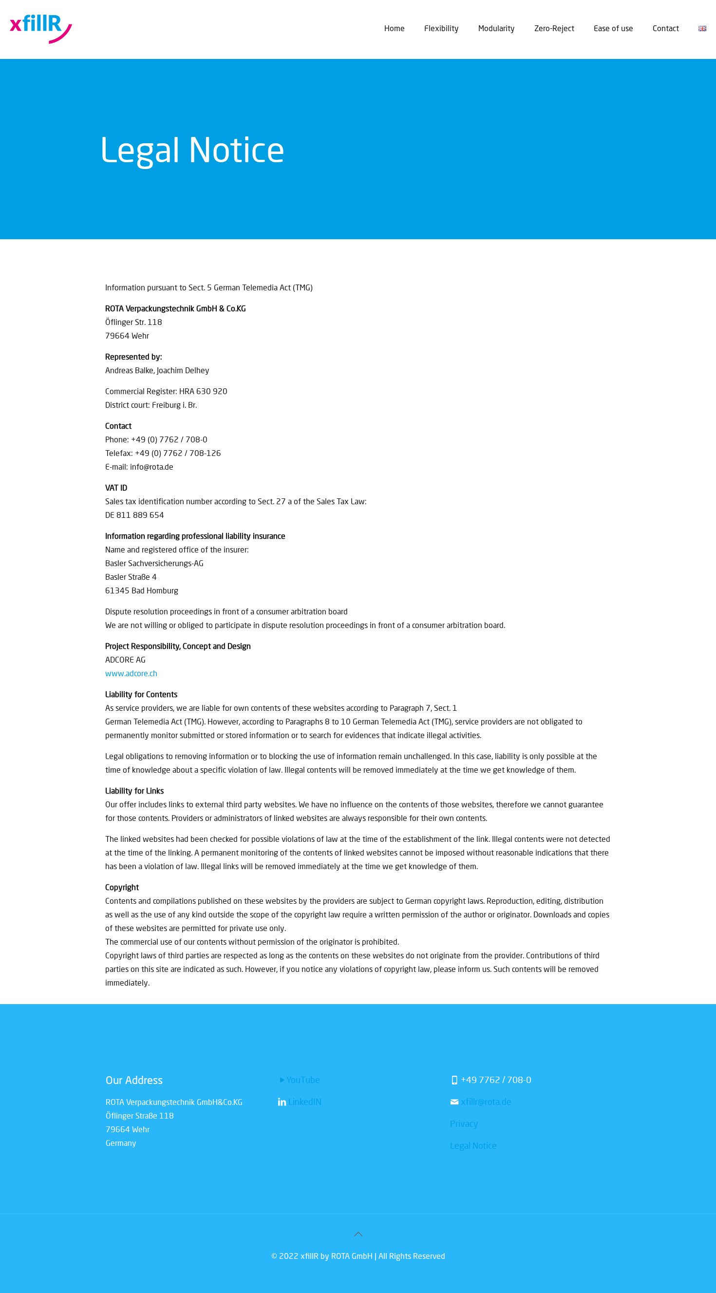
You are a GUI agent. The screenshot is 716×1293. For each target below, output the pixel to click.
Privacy (464, 1123)
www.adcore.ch (131, 673)
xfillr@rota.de (486, 1101)
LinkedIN (303, 1101)
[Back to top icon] (358, 1235)
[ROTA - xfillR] (41, 29)
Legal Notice (473, 1145)
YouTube (303, 1079)
